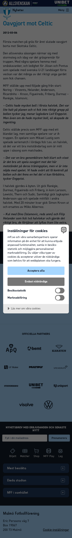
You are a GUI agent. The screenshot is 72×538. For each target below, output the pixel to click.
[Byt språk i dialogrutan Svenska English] (63, 230)
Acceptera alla (36, 270)
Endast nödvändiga (36, 281)
